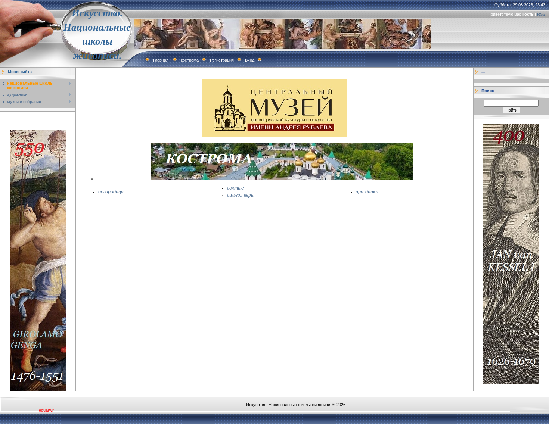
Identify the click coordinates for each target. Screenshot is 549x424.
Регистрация (222, 60)
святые (235, 187)
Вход (249, 60)
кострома (190, 60)
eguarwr (46, 410)
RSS (541, 14)
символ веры (240, 194)
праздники (367, 191)
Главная (160, 60)
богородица (111, 191)
